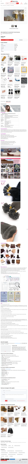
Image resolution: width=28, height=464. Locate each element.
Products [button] (7, 3)
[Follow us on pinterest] (26, 459)
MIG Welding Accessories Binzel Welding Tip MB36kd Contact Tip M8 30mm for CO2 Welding (4, 96)
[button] (1, 1)
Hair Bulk (9, 445)
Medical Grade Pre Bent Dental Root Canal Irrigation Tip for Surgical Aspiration (3, 85)
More (1, 457)
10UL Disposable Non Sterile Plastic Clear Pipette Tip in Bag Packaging (23, 63)
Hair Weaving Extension (19, 454)
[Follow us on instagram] (24, 459)
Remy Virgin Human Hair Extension (13, 452)
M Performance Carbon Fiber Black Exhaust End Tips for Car (10, 96)
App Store (2, 459)
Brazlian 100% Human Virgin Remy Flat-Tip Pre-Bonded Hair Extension (3, 413)
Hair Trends (6, 456)
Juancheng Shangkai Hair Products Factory (7, 33)
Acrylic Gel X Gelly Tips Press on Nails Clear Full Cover (17, 63)
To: (4, 392)
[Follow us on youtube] (25, 459)
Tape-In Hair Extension (10, 447)
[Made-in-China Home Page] (14, 1)
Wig (12, 445)
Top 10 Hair (2, 456)
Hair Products (8, 5)
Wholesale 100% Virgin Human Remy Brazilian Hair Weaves (10, 435)
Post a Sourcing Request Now (21, 400)
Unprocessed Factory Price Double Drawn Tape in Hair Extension (17, 424)
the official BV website (17, 343)
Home (1, 5)
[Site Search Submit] (17, 3)
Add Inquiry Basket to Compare (14, 28)
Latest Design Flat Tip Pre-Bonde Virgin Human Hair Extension (24, 424)
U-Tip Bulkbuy (11, 456)
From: (4, 390)
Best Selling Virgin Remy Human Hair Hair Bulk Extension (3, 435)
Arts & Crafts (4, 5)
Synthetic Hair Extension (4, 447)
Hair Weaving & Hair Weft (4, 445)
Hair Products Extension (4, 454)
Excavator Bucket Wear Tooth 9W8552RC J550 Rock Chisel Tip (3, 63)
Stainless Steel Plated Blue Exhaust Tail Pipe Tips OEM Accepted (24, 74)
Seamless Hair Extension (17, 445)
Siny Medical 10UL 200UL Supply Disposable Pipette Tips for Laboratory (17, 74)
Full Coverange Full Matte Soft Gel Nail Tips (24, 85)
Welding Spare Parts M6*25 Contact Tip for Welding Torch (10, 85)
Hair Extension (12, 5)
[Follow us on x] (23, 459)
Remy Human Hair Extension (4, 452)
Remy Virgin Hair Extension (22, 452)
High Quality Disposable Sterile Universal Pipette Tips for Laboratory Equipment (10, 74)
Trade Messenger (12, 459)
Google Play (7, 459)
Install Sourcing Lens (4, 460)
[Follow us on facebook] (22, 459)
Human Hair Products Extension (12, 454)
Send (6, 400)
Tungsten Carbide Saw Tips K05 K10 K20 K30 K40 (10, 63)
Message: (4, 394)
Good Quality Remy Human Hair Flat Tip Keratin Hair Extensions (23, 413)
